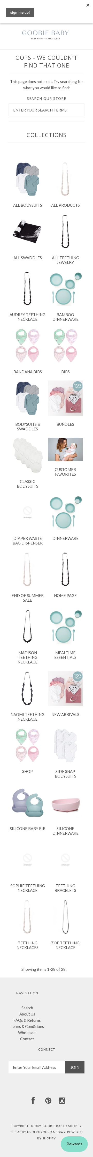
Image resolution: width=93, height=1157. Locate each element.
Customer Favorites (65, 471)
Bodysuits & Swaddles (27, 426)
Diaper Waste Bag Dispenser (28, 540)
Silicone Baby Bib (27, 828)
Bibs (65, 371)
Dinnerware (65, 538)
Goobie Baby (53, 1126)
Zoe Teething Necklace (65, 945)
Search (27, 1007)
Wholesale (27, 1032)
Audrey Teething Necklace (27, 317)
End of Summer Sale (28, 597)
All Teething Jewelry (65, 260)
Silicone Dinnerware (65, 830)
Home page (65, 595)
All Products (65, 205)
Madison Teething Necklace (27, 657)
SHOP (27, 771)
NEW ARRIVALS (65, 714)
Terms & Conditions (27, 1026)
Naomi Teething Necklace (27, 716)
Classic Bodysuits (27, 483)
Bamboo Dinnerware (65, 317)
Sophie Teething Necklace (27, 888)
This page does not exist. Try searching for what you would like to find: (46, 84)
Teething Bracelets (65, 888)
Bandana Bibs (27, 371)
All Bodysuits (27, 205)
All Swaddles (27, 257)
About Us (27, 1014)
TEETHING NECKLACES (27, 945)
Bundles (65, 424)
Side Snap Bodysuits (65, 773)
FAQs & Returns (27, 1020)
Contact (27, 1038)
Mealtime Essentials (65, 655)
